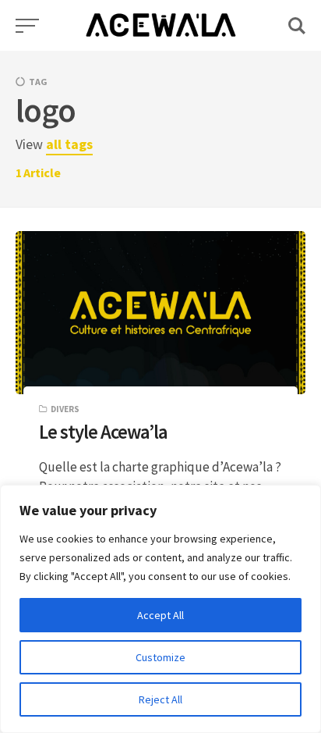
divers (65, 409)
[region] (160, 609)
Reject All (160, 699)
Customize (160, 657)
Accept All (160, 615)
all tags (69, 144)
